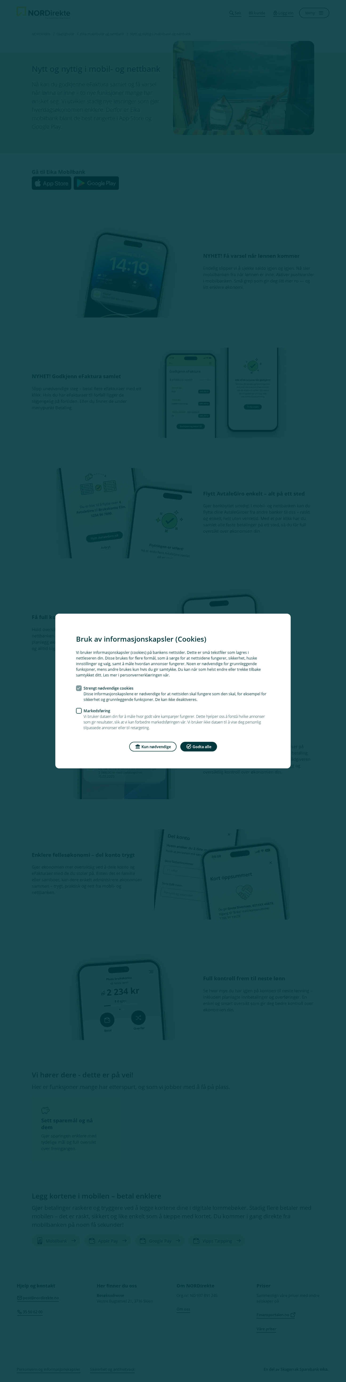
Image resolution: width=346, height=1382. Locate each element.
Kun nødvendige (156, 746)
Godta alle (202, 746)
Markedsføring (97, 710)
